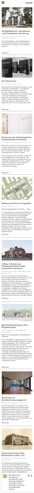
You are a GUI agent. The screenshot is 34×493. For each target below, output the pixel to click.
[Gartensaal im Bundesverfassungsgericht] (17, 394)
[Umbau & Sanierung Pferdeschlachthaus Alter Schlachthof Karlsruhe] (17, 261)
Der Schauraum (9, 80)
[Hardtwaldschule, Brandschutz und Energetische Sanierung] (17, 28)
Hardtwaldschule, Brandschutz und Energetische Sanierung (16, 32)
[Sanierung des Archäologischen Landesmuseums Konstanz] (17, 134)
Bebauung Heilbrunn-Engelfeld (16, 203)
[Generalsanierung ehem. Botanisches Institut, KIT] (17, 450)
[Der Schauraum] (17, 78)
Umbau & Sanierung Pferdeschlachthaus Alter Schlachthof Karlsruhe (13, 266)
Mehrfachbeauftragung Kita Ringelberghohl (15, 326)
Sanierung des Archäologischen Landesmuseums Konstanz (17, 138)
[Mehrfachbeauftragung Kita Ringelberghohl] (17, 322)
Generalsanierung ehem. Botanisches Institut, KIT (13, 454)
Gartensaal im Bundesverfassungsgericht (14, 398)
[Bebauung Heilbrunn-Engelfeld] (17, 200)
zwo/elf (29, 2)
